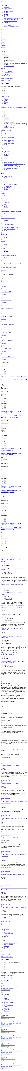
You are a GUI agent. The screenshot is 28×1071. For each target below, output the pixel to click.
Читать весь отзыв (5, 780)
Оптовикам (7, 75)
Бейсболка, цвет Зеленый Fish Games (10, 838)
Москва (3, 47)
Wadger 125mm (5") (6, 300)
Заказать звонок (5, 96)
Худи (5, 204)
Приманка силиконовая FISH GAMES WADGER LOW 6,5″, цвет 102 (11, 416)
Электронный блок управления (12, 26)
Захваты (6, 23)
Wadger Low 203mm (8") (7, 340)
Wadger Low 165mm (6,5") (7, 308)
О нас (2, 30)
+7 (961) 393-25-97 (5, 80)
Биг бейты (6, 946)
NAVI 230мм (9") (8, 187)
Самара (6, 1004)
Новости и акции (8, 930)
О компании (7, 929)
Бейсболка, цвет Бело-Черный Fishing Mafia (12, 874)
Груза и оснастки (8, 11)
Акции (5, 5)
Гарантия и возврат (6, 36)
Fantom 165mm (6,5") (6, 292)
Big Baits (6, 14)
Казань (5, 1001)
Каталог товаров (6, 130)
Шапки (6, 205)
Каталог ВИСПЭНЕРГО (10, 21)
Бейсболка (6, 202)
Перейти (6, 144)
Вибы (5, 9)
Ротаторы (6, 7)
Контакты (3, 45)
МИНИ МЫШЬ (8, 176)
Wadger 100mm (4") (6, 348)
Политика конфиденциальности (12, 978)
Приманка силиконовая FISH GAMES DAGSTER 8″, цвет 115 (11, 491)
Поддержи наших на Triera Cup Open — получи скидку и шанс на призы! (13, 661)
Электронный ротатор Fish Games (10, 765)
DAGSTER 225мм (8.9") (10, 184)
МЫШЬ (6, 12)
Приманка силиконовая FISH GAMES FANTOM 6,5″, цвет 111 (11, 453)
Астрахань (6, 998)
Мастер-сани (7, 22)
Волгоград (6, 999)
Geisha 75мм (7, 154)
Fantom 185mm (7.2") (9, 140)
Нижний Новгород (9, 1002)
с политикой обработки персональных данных (11, 987)
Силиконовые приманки (10, 8)
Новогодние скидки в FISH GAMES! (10, 614)
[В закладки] (5, 372)
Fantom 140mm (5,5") (6, 316)
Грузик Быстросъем (9, 162)
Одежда (6, 16)
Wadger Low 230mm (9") (10, 143)
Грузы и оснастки (8, 944)
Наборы (6, 15)
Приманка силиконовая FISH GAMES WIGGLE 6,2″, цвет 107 (11, 528)
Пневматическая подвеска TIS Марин (14, 18)
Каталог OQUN (8, 25)
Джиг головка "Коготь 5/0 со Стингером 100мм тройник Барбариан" (14, 164)
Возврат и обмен (8, 72)
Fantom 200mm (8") (9, 141)
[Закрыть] (1, 991)
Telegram (8, 980)
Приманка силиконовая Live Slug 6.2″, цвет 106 (14, 379)
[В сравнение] (5, 374)
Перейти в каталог (9, 66)
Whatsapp (3, 980)
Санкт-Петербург (8, 1005)
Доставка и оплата (5, 33)
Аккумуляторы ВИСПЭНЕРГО (12, 227)
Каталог (7, 99)
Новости (6, 102)
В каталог (3, 270)
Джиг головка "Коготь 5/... (8, 324)
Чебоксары (6, 1009)
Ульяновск (6, 1008)
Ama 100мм (7, 151)
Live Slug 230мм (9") (9, 186)
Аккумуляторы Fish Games (11, 19)
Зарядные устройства (9, 229)
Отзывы (3, 42)
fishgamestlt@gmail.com (7, 78)
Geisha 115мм (7, 153)
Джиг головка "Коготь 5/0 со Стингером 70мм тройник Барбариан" (14, 167)
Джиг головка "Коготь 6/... (8, 357)
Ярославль (6, 1011)
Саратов (6, 1006)
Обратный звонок (5, 39)
